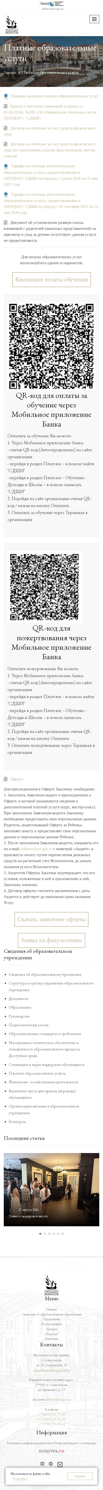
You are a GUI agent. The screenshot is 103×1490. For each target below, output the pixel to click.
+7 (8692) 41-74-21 (51, 1419)
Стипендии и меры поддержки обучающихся (46, 1064)
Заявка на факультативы (51, 940)
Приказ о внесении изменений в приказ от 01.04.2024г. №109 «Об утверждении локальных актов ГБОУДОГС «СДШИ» (50, 112)
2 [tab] (45, 1234)
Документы (18, 998)
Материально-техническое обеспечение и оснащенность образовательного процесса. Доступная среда (45, 1049)
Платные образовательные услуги (37, 1073)
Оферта (16, 779)
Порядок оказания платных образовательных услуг (54, 96)
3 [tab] (49, 1234)
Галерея (51, 1329)
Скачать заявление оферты (52, 919)
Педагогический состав (28, 1025)
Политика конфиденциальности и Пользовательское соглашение (51, 1443)
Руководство (19, 1016)
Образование (20, 1007)
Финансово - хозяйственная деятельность (43, 1082)
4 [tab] (54, 1234)
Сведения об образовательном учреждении (45, 974)
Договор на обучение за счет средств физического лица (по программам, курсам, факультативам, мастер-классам (50, 150)
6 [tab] (63, 1234)
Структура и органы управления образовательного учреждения (51, 986)
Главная (51, 1309)
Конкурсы (17, 1121)
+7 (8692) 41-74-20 (51, 1414)
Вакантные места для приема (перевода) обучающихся (42, 1094)
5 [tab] (58, 1234)
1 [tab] (40, 1234)
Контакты (51, 1338)
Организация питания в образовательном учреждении (44, 1109)
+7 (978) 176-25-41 (51, 1424)
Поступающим (51, 1324)
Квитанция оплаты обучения (51, 279)
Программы (51, 1319)
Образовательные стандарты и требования (45, 1033)
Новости (52, 1334)
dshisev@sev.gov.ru (53, 9)
